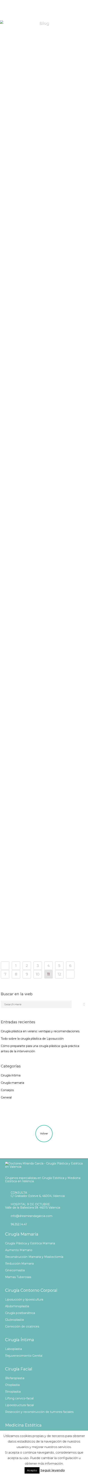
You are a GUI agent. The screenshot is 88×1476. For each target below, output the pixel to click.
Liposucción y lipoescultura (24, 1299)
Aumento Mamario (18, 1250)
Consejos (34, 88)
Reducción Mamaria (19, 1263)
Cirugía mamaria (36, 457)
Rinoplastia (13, 1391)
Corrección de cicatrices (22, 1326)
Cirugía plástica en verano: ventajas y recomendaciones (40, 1031)
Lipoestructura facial (19, 1405)
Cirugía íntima (34, 641)
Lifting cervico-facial (19, 1398)
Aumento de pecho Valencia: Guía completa (29, 384)
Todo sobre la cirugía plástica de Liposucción (32, 1038)
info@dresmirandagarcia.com (31, 1216)
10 (37, 974)
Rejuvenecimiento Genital (23, 1355)
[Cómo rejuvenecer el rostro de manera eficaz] (31, 524)
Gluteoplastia (14, 1319)
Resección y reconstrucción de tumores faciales (39, 1411)
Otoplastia (12, 1385)
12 (59, 974)
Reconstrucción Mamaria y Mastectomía (34, 1256)
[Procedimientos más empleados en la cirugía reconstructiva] (31, 429)
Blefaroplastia (14, 1378)
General (33, 184)
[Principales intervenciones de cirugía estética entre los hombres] (31, 701)
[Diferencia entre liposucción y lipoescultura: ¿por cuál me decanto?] (31, 244)
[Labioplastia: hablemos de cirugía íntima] (31, 613)
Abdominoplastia (17, 1306)
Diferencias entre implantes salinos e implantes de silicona (31, 841)
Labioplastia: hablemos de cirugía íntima (30, 656)
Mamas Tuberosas (18, 1277)
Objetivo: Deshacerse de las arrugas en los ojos (31, 199)
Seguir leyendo (52, 1470)
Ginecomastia (15, 1270)
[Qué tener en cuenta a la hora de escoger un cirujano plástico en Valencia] (31, 60)
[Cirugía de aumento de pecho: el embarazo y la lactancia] (31, 886)
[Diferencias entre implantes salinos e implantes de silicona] (31, 797)
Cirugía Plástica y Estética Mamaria (30, 1243)
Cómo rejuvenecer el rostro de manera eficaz (31, 568)
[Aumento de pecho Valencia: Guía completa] (31, 340)
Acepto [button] (32, 1470)
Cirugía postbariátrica (20, 1313)
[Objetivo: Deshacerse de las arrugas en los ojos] (31, 156)
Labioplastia (13, 1349)
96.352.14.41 (19, 1224)
